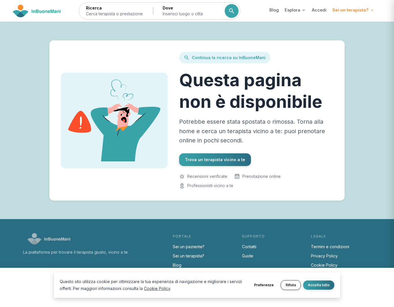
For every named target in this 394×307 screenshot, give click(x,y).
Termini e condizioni (330, 246)
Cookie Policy (324, 265)
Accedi (319, 10)
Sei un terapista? (188, 255)
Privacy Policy (324, 255)
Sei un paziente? (188, 246)
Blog (274, 10)
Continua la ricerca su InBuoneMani (229, 57)
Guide (247, 255)
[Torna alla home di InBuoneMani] (37, 11)
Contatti (249, 246)
